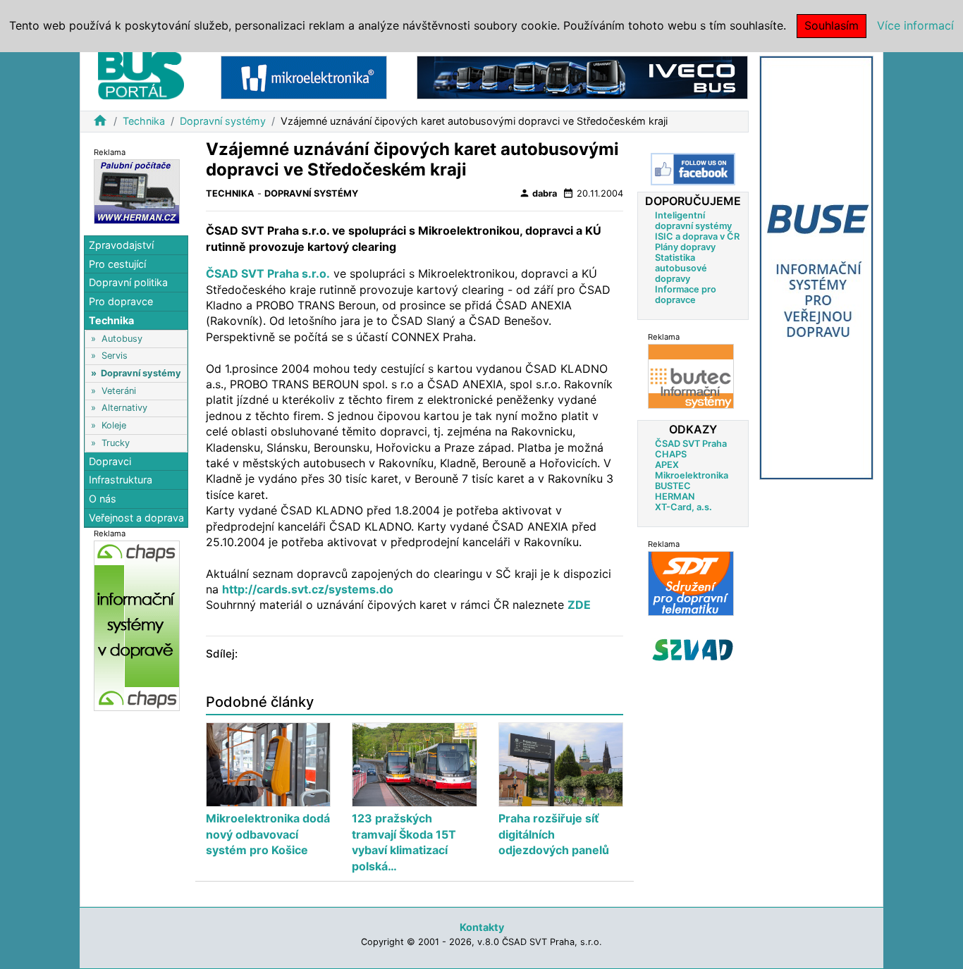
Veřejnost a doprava (136, 517)
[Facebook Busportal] (693, 169)
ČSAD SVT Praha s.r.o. (268, 273)
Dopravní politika (128, 282)
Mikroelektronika (691, 475)
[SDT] (691, 583)
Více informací (915, 25)
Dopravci (110, 461)
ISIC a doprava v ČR (697, 236)
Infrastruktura (120, 480)
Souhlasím (831, 25)
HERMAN (674, 496)
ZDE (579, 605)
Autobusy (122, 338)
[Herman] (137, 190)
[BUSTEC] (691, 376)
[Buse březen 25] (816, 266)
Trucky (116, 442)
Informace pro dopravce (685, 294)
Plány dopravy (685, 247)
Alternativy (124, 407)
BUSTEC (673, 486)
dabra (538, 193)
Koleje (114, 425)
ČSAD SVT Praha (691, 443)
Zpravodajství (121, 245)
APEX (667, 464)
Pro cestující (117, 263)
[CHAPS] (137, 624)
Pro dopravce (121, 301)
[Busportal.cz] (141, 73)
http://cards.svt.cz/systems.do (307, 589)
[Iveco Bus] (582, 76)
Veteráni (119, 390)
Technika (144, 121)
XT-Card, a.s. (683, 507)
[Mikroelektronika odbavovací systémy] (304, 76)
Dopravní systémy (223, 121)
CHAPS (671, 454)
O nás (102, 499)
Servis (115, 355)
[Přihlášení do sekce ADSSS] (693, 649)
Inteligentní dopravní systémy (693, 220)
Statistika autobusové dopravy (681, 268)
